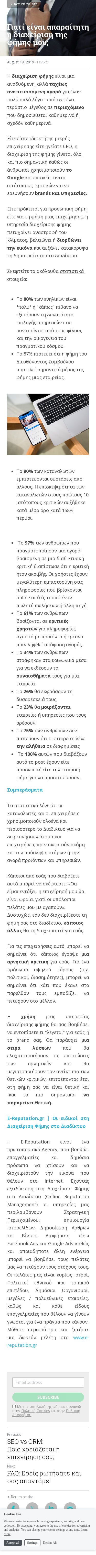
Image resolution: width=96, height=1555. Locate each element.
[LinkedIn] (51, 1508)
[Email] (70, 1508)
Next (11, 1466)
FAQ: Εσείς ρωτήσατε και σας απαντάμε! (44, 1477)
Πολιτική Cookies (35, 1410)
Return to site (26, 4)
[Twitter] (32, 1508)
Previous (14, 1434)
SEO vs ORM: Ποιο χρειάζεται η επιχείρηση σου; (33, 1449)
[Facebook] (13, 1508)
